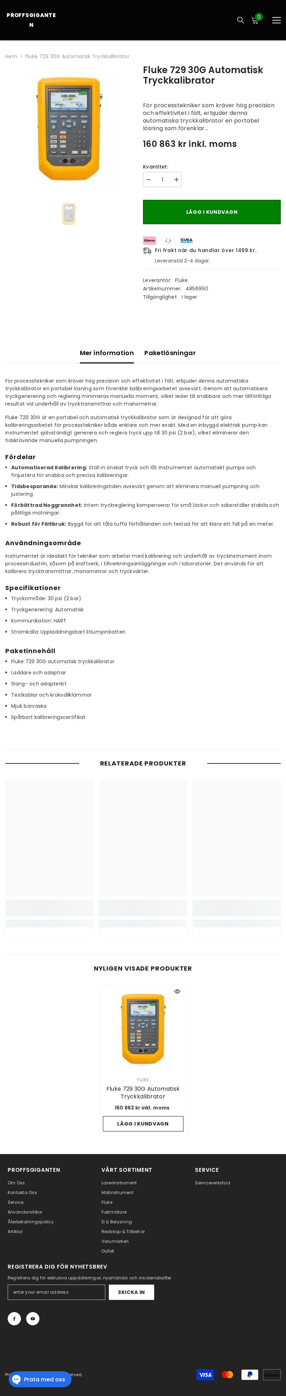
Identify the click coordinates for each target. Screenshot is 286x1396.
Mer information (107, 352)
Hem (11, 56)
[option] (69, 129)
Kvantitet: (155, 166)
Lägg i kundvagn (212, 212)
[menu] (276, 20)
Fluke (181, 280)
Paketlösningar (170, 352)
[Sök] (240, 20)
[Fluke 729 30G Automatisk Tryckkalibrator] (143, 1029)
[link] (49, 912)
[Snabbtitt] (177, 991)
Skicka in (131, 1292)
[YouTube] (32, 1318)
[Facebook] (14, 1318)
